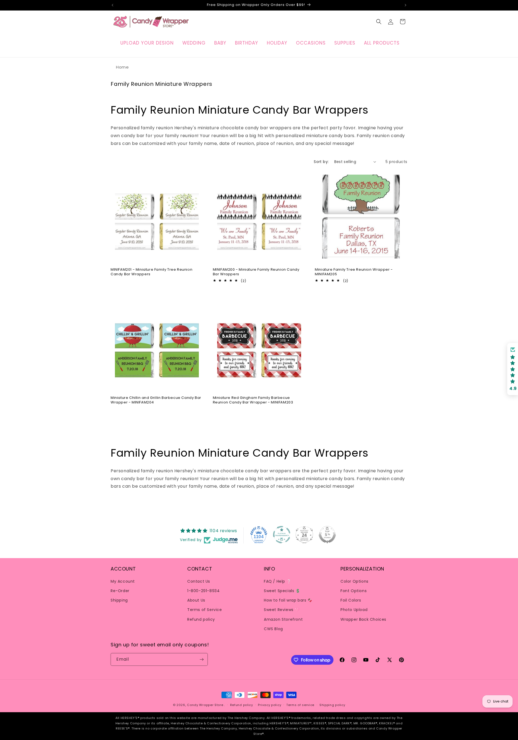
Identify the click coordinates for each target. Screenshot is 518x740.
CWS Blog (273, 628)
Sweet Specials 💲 (282, 590)
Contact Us (198, 581)
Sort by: (321, 161)
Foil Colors (350, 600)
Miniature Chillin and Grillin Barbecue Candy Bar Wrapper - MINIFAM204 (156, 400)
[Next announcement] (405, 5)
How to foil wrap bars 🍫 (288, 600)
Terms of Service (204, 609)
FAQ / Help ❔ (277, 581)
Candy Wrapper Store (205, 705)
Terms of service (300, 705)
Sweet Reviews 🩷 (281, 609)
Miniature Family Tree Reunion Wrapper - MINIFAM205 (354, 271)
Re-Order (120, 590)
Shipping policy (332, 705)
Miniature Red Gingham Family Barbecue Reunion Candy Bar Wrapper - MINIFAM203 (253, 400)
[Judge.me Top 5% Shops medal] (327, 534)
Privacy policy (269, 705)
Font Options (353, 590)
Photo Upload (353, 609)
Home (122, 67)
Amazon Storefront (283, 619)
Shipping (119, 600)
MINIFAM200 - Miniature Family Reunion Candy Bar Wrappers (256, 271)
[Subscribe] (201, 659)
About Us (196, 600)
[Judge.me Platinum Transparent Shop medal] (281, 534)
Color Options (354, 581)
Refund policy (201, 619)
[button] (379, 22)
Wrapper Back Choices (363, 619)
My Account (123, 581)
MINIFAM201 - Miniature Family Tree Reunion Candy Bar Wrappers (151, 271)
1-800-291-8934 (203, 590)
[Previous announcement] (112, 5)
